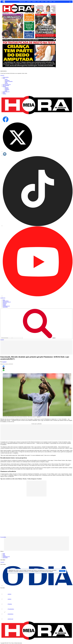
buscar (54, 337)
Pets (54, 1)
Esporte (4, 555)
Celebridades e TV (6, 91)
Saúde (6, 82)
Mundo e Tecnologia (8, 81)
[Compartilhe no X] (3, 368)
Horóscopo (5, 302)
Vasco (6, 90)
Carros (50, 1)
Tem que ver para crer (7, 84)
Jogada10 (2, 339)
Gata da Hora (5, 307)
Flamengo (7, 88)
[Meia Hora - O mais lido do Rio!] (36, 115)
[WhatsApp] (3, 370)
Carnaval (4, 93)
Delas (42, 1)
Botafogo (6, 87)
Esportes (34, 1)
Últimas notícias (5, 77)
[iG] (3, 2)
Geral (4, 78)
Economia (29, 1)
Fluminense (7, 89)
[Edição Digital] (29, 68)
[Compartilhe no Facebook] (3, 366)
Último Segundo (22, 1)
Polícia (6, 79)
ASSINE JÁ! (2, 297)
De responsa (7, 80)
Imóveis (6, 83)
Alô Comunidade (6, 85)
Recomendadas (3, 537)
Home (4, 92)
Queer (46, 1)
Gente (38, 1)
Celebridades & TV (6, 306)
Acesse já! (2, 75)
